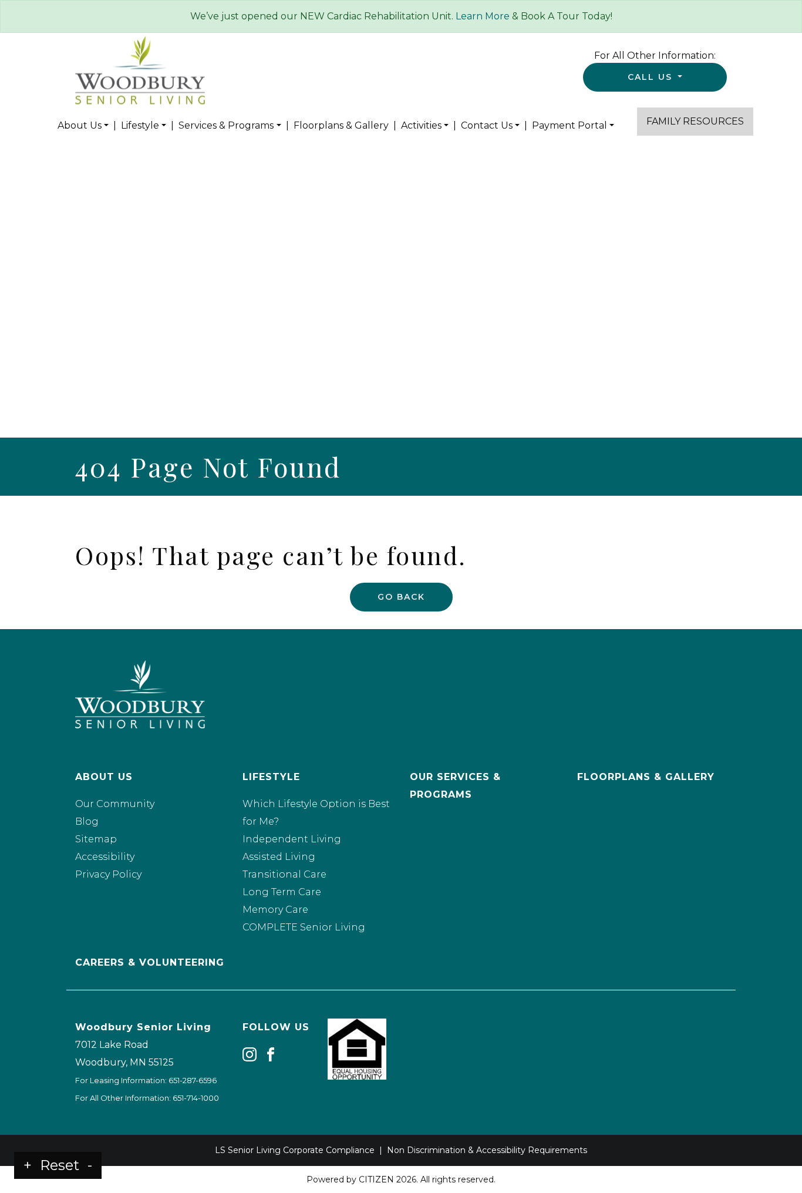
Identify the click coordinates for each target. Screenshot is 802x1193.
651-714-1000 (196, 1098)
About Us (80, 125)
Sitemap (96, 839)
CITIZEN (376, 1179)
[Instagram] (249, 1054)
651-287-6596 (193, 1080)
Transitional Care (284, 874)
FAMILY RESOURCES (695, 121)
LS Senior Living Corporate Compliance (295, 1150)
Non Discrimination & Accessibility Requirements (487, 1150)
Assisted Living (278, 856)
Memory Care (275, 909)
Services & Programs (226, 125)
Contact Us (487, 125)
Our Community (114, 803)
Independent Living (291, 839)
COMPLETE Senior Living (303, 927)
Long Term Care (281, 892)
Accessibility (104, 856)
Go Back (401, 597)
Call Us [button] (652, 77)
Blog (87, 821)
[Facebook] (271, 1054)
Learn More (483, 16)
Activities (421, 125)
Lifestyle (140, 125)
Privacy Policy (108, 874)
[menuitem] (83, 125)
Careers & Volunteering (149, 962)
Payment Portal (569, 125)
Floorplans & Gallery (341, 125)
